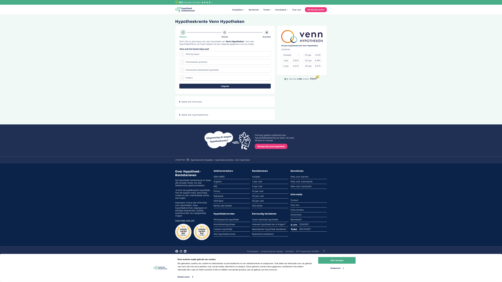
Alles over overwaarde (301, 181)
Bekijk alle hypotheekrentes (195, 114)
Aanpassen (335, 268)
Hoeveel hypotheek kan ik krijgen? (268, 224)
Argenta (217, 181)
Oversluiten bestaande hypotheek (202, 70)
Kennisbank (295, 219)
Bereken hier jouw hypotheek (271, 146)
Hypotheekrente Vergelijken (201, 160)
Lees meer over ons (184, 220)
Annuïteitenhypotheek (224, 224)
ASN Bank (218, 200)
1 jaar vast (257, 181)
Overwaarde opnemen (196, 62)
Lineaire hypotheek (223, 229)
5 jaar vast (257, 186)
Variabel (256, 176)
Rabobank (218, 196)
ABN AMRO (219, 176)
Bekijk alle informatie (192, 101)
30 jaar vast (258, 200)
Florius (217, 191)
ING (215, 186)
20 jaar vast (258, 196)
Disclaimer (289, 251)
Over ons (294, 205)
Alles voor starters (299, 176)
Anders (189, 77)
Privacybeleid (252, 251)
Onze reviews (297, 209)
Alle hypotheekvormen (224, 234)
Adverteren (296, 214)
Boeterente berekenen (263, 234)
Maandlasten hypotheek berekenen (269, 229)
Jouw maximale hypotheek (265, 219)
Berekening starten (316, 10)
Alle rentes (257, 205)
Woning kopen (192, 54)
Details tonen (184, 277)
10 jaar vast (257, 191)
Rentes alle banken (223, 205)
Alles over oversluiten (301, 186)
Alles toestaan (336, 260)
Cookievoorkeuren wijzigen (272, 251)
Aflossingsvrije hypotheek (226, 219)
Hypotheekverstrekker (224, 160)
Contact (294, 200)
